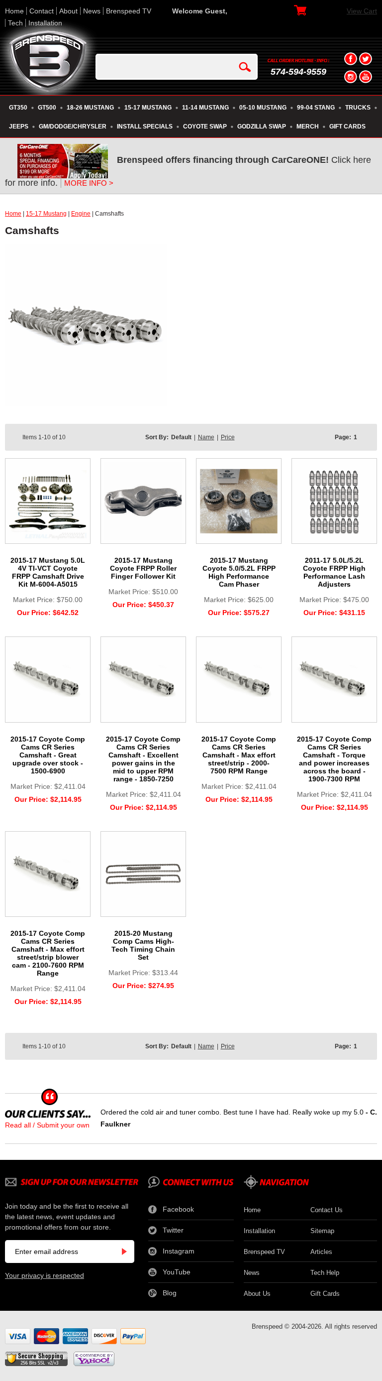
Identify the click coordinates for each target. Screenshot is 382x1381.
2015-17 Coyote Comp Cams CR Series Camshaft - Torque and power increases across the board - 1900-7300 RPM (334, 759)
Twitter (173, 1230)
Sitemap (322, 1231)
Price (228, 437)
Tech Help (324, 1272)
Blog (170, 1293)
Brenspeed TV (128, 11)
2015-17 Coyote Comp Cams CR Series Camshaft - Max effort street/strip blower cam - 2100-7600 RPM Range (47, 953)
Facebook (178, 1209)
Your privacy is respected (44, 1275)
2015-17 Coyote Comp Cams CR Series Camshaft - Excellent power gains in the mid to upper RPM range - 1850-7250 (143, 759)
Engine (81, 213)
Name (206, 437)
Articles (321, 1251)
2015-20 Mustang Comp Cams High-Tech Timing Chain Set (143, 945)
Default (181, 437)
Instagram (178, 1251)
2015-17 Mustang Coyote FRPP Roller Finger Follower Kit (143, 568)
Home (14, 11)
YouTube (177, 1272)
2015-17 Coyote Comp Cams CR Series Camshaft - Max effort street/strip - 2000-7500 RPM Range (238, 755)
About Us (257, 1293)
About (68, 11)
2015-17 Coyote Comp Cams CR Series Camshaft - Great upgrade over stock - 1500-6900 (47, 755)
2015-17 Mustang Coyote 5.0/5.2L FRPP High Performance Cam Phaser (239, 572)
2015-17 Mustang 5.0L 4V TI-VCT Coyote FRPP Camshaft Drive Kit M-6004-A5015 (47, 572)
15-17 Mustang (46, 213)
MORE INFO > (88, 183)
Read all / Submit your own (47, 1125)
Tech (15, 23)
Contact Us (326, 1210)
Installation (45, 23)
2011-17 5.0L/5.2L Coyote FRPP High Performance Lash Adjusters (334, 572)
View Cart (362, 10)
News (91, 11)
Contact (41, 11)
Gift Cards (325, 1293)
